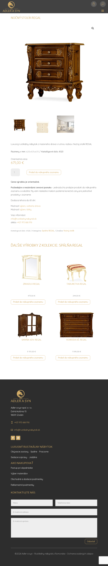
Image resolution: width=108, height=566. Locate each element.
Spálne (34, 451)
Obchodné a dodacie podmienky (27, 479)
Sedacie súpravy (19, 457)
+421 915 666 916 (24, 222)
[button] (92, 28)
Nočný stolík (69, 231)
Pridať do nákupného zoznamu (44, 172)
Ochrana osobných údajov (80, 553)
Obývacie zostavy (19, 451)
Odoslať (91, 541)
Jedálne (33, 457)
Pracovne (43, 451)
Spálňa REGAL (48, 231)
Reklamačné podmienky (22, 485)
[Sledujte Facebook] (13, 438)
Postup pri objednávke (22, 468)
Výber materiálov (19, 473)
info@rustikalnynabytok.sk (23, 218)
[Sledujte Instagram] (18, 438)
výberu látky (25, 209)
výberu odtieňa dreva (29, 206)
